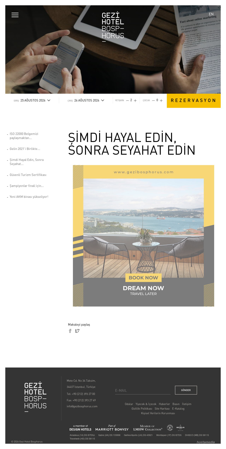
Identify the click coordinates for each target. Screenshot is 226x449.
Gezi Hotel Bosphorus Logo (113, 26)
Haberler (164, 404)
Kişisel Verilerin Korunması (158, 413)
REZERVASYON (194, 100)
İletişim (186, 404)
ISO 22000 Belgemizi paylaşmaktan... (24, 136)
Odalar (129, 404)
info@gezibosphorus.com (82, 406)
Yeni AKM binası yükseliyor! (29, 197)
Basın (176, 404)
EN (211, 14)
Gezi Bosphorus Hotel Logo (35, 397)
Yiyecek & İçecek (146, 404)
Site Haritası (162, 408)
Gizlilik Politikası (142, 408)
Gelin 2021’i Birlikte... (25, 149)
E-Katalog (178, 408)
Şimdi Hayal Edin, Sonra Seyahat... (27, 162)
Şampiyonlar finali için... (27, 186)
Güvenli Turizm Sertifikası (28, 175)
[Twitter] (77, 331)
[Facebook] (70, 331)
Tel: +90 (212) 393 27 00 (81, 394)
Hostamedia (206, 442)
